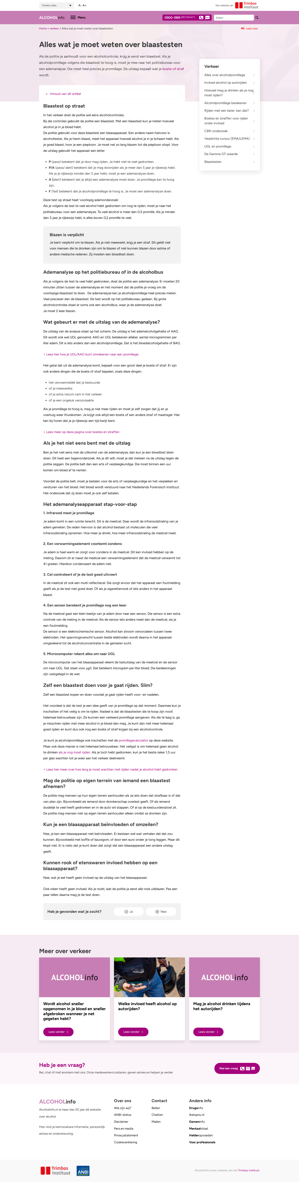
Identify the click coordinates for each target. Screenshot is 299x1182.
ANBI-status (122, 1115)
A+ (85, 5)
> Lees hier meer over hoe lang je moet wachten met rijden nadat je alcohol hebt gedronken (110, 769)
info (196, 1108)
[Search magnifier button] (257, 18)
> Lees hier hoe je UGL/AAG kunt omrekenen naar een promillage (90, 354)
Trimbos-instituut (248, 1170)
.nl (196, 1115)
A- (80, 5)
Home (43, 28)
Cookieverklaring (125, 1142)
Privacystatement (126, 1135)
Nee (163, 912)
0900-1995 (180, 18)
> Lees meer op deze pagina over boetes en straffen (81, 432)
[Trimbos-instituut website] (56, 1171)
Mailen (156, 1122)
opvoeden (201, 1135)
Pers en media (123, 1128)
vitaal (198, 1128)
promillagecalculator (133, 740)
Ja (131, 912)
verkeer (54, 28)
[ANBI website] (84, 1171)
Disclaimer (121, 1122)
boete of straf (173, 69)
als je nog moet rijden (74, 752)
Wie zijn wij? (122, 1108)
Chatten (157, 1115)
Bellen (156, 1108)
